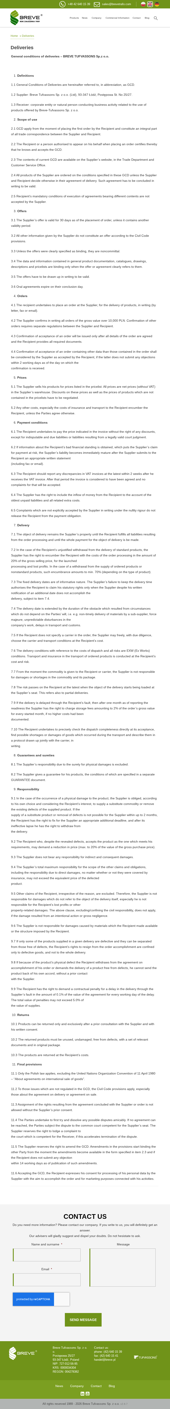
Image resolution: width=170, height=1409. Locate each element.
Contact (137, 18)
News (84, 18)
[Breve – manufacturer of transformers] (26, 17)
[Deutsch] (157, 4)
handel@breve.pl (105, 1359)
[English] (150, 4)
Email (46, 1269)
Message (123, 1244)
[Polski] (143, 4)
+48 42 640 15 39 (79, 4)
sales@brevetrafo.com (116, 4)
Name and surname (46, 1244)
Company (96, 18)
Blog (147, 18)
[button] (156, 17)
